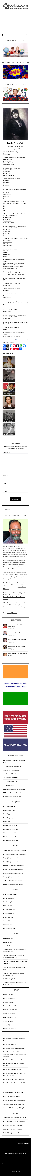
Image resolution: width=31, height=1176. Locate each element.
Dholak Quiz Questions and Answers (13, 884)
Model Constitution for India (13, 595)
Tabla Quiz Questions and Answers (12, 880)
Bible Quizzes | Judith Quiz (10, 833)
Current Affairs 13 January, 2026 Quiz (13, 1104)
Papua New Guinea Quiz (9, 1028)
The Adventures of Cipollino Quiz (12, 766)
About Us (20, 1143)
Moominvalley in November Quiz (12, 796)
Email (5, 483)
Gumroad (14, 613)
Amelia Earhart (7, 221)
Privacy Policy (8, 1153)
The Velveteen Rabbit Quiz (10, 777)
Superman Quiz (7, 924)
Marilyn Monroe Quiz (9, 909)
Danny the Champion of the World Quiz (14, 789)
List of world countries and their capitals (14, 1048)
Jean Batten (7, 219)
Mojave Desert (8, 242)
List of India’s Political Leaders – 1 (12, 1060)
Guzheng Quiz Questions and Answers (13, 873)
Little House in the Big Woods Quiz (13, 793)
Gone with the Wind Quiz (10, 894)
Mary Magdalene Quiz (9, 806)
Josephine (6, 159)
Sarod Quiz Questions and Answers (12, 862)
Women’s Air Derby (8, 215)
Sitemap (4, 1164)
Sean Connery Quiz (8, 902)
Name (5, 475)
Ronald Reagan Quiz (8, 913)
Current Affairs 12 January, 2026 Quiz (13, 1108)
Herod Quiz (6, 821)
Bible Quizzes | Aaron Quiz (10, 837)
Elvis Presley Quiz (8, 917)
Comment (7, 452)
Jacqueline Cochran (9, 222)
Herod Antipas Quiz (8, 818)
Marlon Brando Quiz (8, 898)
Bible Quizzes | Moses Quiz (10, 840)
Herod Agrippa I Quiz (9, 814)
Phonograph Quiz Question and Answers (14, 854)
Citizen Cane (7, 196)
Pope (19, 574)
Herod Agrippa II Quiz (9, 810)
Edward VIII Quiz (8, 994)
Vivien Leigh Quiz (8, 921)
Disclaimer (15, 1153)
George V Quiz (7, 1025)
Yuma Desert (7, 243)
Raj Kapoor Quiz (7, 942)
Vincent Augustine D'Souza (15, 148)
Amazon (9, 613)
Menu (27, 35)
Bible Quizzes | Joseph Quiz (10, 829)
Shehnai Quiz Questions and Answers (13, 865)
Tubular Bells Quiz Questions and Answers (14, 850)
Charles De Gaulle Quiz (9, 1013)
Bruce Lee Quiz (7, 905)
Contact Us (26, 1143)
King (16, 574)
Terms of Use (22, 1153)
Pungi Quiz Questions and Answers (12, 858)
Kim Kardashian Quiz (9, 928)
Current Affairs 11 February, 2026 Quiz (14, 1100)
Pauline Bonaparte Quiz (9, 998)
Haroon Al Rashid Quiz (9, 1017)
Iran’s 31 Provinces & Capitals (11, 1096)
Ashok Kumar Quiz (8, 938)
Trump (5, 577)
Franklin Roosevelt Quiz (10, 1009)
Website (5, 491)
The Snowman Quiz (8, 785)
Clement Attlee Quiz (8, 1002)
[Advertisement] (15, 23)
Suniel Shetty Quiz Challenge (11, 979)
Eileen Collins (7, 217)
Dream (23, 574)
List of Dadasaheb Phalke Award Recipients (15, 1083)
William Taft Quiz (8, 1021)
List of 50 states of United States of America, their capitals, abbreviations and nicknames (14, 1054)
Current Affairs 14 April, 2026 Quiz (13, 1092)
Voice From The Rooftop (18, 568)
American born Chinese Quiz (11, 770)
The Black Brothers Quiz (10, 781)
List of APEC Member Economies (12, 1069)
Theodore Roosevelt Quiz (10, 1006)
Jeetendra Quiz (7, 946)
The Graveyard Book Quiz (10, 774)
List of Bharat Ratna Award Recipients (13, 1079)
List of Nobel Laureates (9, 1044)
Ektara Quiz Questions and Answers (13, 869)
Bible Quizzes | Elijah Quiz (10, 825)
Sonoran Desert (8, 240)
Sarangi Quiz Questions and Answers (13, 877)
